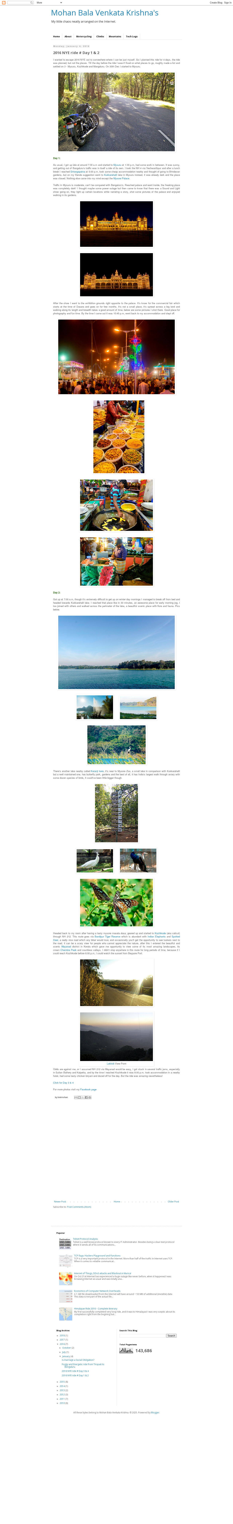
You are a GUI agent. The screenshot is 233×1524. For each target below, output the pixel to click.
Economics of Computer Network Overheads (97, 1291)
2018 (62, 1335)
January (66, 1356)
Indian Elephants (157, 936)
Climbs (100, 36)
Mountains (115, 36)
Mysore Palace (121, 178)
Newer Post (60, 1201)
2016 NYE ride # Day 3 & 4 (75, 1371)
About (68, 36)
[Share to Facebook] (86, 1097)
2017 (62, 1339)
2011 (62, 1398)
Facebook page (88, 1089)
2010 (62, 1403)
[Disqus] (116, 1151)
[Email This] (76, 1097)
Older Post (173, 1201)
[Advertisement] (109, 1446)
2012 (62, 1394)
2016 (62, 1344)
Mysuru (117, 165)
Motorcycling (84, 36)
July (64, 1352)
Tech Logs (132, 36)
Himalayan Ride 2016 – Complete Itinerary (95, 1308)
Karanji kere (97, 771)
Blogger (155, 1412)
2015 (62, 1381)
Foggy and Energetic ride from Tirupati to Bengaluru (83, 1365)
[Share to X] (83, 1097)
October (67, 1347)
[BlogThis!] (79, 1097)
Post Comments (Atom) (79, 1206)
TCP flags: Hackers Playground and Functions (97, 1255)
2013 (62, 1390)
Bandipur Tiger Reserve (107, 936)
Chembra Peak (68, 950)
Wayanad (66, 946)
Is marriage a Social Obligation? (78, 1359)
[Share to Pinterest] (90, 1097)
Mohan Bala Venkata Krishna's (105, 12)
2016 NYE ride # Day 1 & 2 (75, 1375)
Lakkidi (110, 1063)
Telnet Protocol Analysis (85, 1238)
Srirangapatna (77, 171)
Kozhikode (160, 933)
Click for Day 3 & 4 (63, 1082)
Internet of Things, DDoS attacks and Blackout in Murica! (102, 1273)
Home (56, 36)
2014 (62, 1386)
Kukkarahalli (110, 175)
